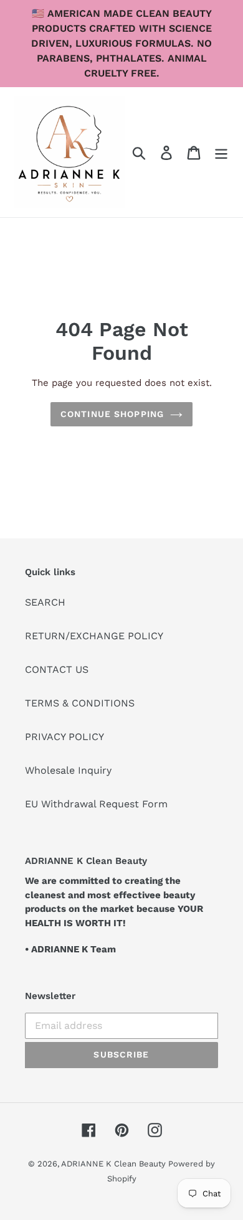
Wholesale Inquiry (68, 770)
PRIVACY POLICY (64, 737)
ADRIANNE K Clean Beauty (114, 1163)
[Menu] (221, 152)
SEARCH (45, 602)
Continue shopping (112, 414)
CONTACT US (56, 669)
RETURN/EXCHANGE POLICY (94, 636)
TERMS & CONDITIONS (80, 703)
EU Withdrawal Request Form (96, 804)
